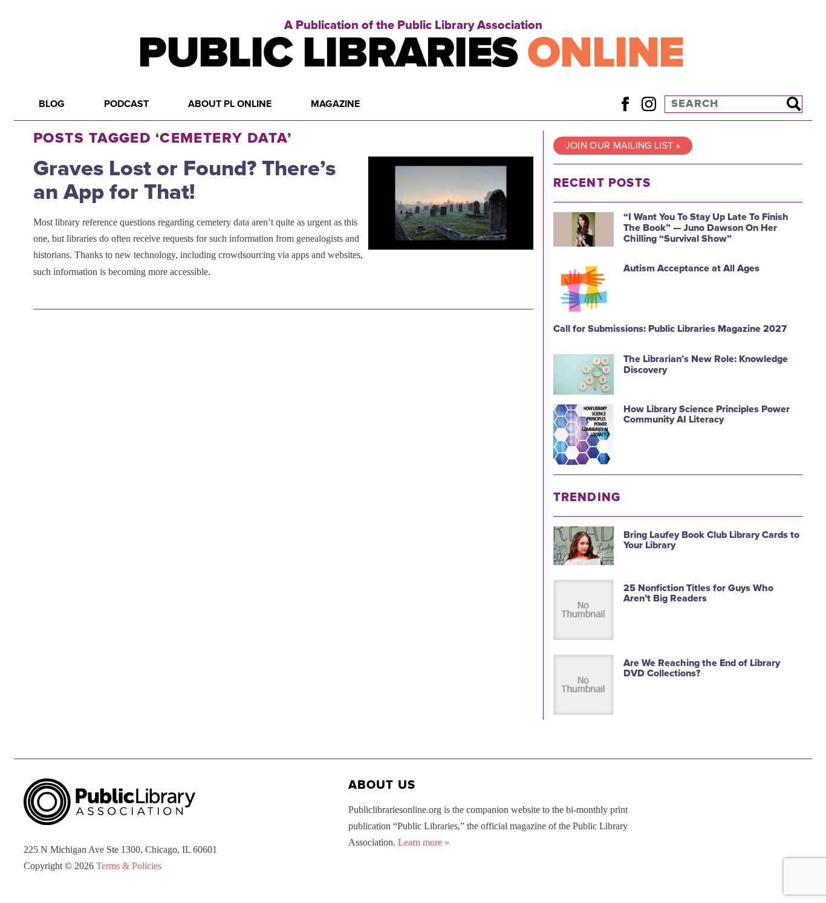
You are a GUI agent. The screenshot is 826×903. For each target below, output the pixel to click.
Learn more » (423, 842)
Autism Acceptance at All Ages (691, 268)
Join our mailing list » (622, 146)
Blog (52, 104)
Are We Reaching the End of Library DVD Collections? (701, 668)
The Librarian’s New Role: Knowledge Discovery (705, 364)
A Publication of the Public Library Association (413, 25)
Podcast (126, 104)
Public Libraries (411, 53)
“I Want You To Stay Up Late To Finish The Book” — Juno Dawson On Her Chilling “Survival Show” (706, 227)
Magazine (335, 104)
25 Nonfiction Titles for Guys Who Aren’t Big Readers (698, 593)
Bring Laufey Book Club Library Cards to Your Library (711, 540)
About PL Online (230, 104)
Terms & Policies (128, 866)
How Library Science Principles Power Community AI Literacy (706, 414)
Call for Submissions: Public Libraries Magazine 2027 (670, 329)
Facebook (625, 103)
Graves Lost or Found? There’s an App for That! (184, 180)
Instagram (648, 103)
